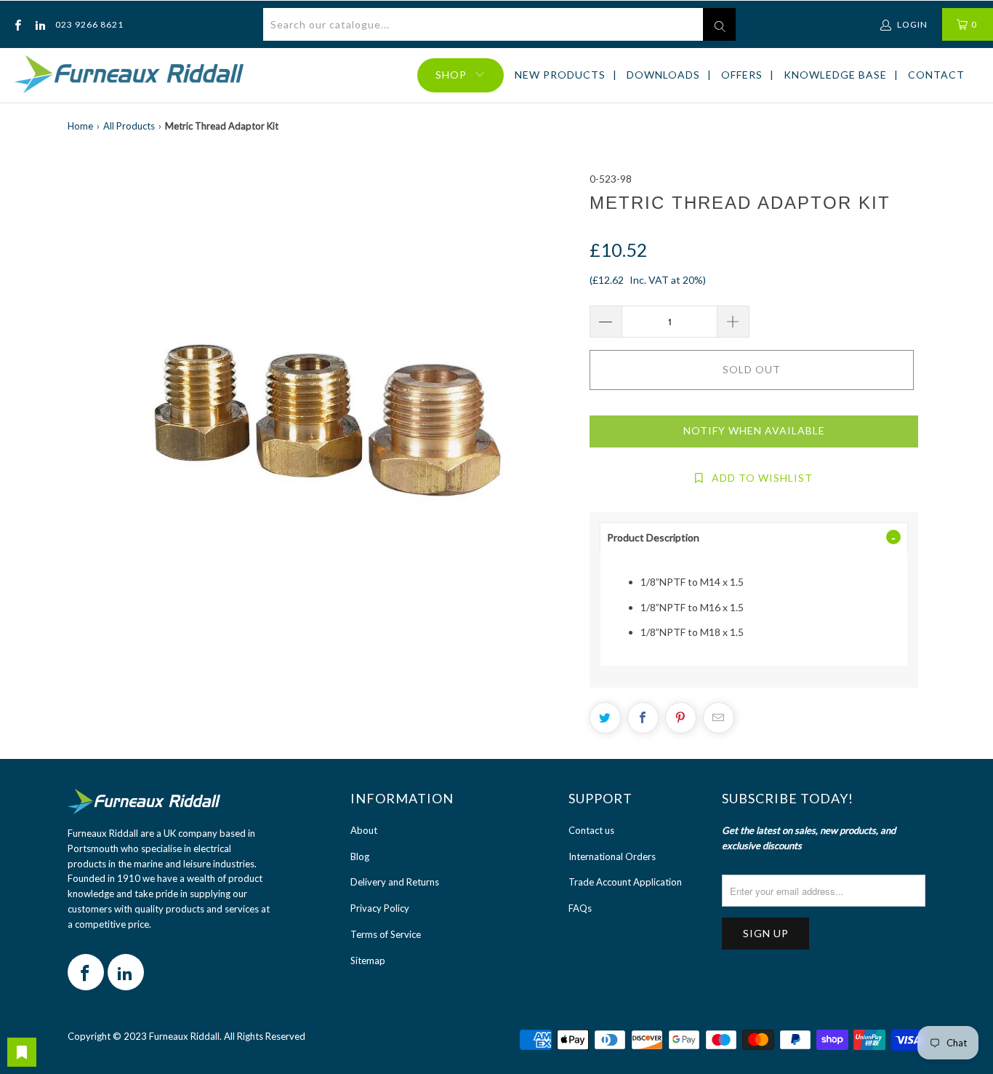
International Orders (612, 856)
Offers (742, 74)
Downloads (663, 74)
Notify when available (754, 430)
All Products (129, 126)
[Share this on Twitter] (605, 717)
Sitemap (367, 960)
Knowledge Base (835, 74)
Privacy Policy (379, 908)
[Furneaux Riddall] (129, 75)
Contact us (591, 830)
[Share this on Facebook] (643, 717)
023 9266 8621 (89, 24)
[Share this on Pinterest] (680, 717)
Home (80, 126)
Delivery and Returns (394, 882)
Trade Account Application (625, 882)
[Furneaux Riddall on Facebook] (17, 24)
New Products (560, 74)
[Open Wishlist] (21, 1052)
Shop (451, 74)
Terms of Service (385, 934)
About (363, 830)
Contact (936, 74)
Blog (359, 856)
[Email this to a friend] (718, 717)
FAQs (580, 908)
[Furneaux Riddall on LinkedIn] (39, 24)
